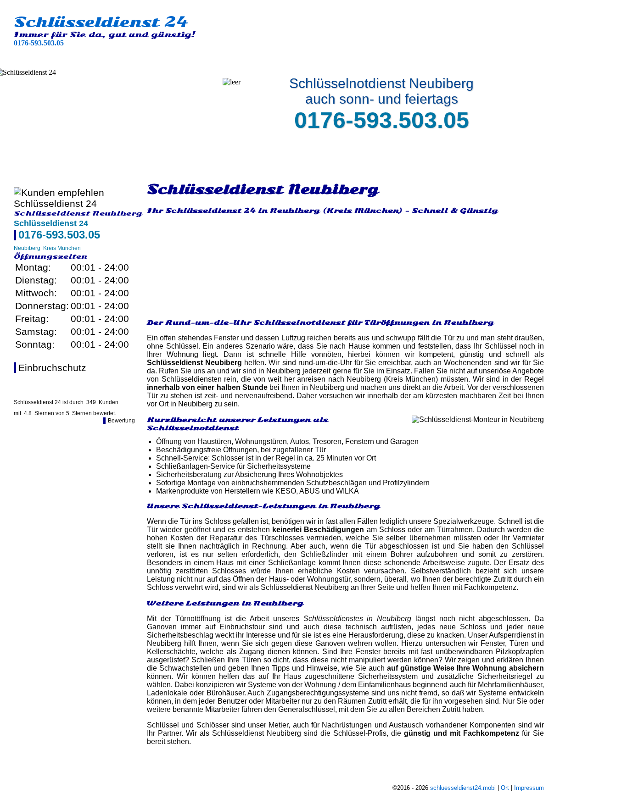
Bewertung (121, 420)
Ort (505, 787)
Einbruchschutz (52, 367)
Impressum (529, 787)
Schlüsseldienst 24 (101, 22)
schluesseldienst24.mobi (463, 787)
